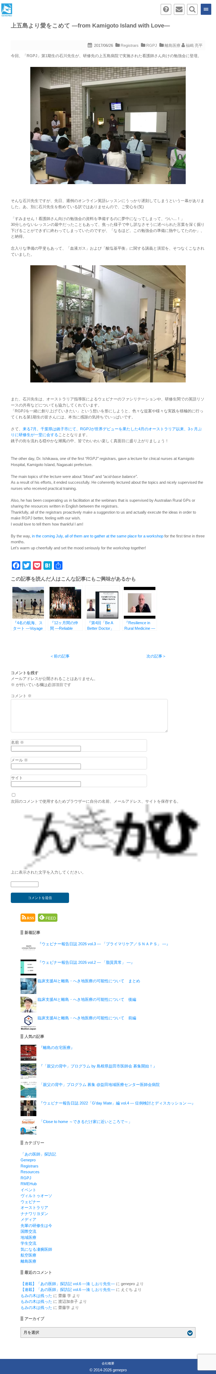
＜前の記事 (60, 656)
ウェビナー (30, 1201)
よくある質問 (166, 9)
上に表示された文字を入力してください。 (48, 872)
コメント (21, 695)
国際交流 (28, 1231)
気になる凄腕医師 (36, 1249)
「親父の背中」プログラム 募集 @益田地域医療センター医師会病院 (99, 1084)
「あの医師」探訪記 (38, 1154)
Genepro (28, 1160)
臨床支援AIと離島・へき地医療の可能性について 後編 (87, 999)
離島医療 (172, 45)
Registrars (130, 45)
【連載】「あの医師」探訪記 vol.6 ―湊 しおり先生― (68, 1283)
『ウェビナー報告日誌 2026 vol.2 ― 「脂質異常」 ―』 (86, 962)
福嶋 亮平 (194, 45)
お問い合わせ (179, 9)
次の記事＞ (156, 656)
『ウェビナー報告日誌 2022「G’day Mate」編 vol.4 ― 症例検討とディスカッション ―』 (117, 1103)
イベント (28, 1190)
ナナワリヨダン (34, 1213)
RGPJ (151, 45)
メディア (28, 1219)
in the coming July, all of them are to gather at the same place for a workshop (97, 536)
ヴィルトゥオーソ (36, 1195)
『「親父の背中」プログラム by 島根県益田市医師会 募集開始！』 (98, 1066)
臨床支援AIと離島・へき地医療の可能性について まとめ (89, 981)
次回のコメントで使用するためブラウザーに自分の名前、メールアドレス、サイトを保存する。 (96, 801)
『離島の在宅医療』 (57, 1047)
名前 (17, 742)
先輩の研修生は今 (36, 1225)
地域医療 (28, 1237)
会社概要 (108, 1363)
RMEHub (29, 1183)
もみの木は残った (36, 1295)
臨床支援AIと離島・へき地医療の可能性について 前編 (87, 1018)
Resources (30, 1172)
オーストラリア (34, 1207)
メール (19, 760)
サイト (17, 777)
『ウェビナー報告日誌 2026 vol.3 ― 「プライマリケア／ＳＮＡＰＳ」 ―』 (104, 944)
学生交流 (28, 1243)
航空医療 (28, 1255)
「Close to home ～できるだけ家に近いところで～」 (85, 1121)
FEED (50, 918)
